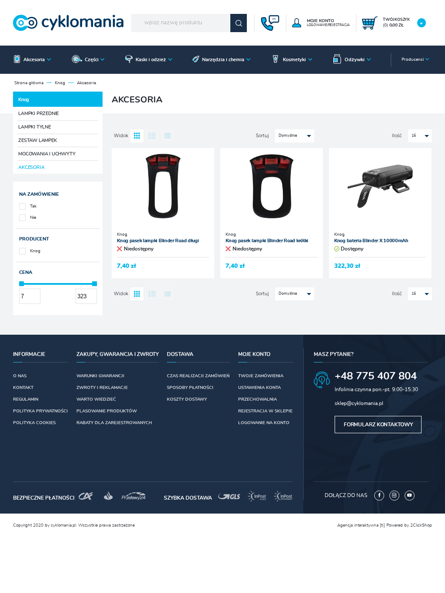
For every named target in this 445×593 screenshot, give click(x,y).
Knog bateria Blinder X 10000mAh (371, 240)
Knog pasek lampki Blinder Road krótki (267, 240)
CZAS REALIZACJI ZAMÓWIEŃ (198, 376)
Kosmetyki (294, 59)
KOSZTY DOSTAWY (187, 399)
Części (92, 59)
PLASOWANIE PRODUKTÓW (106, 411)
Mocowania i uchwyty (46, 154)
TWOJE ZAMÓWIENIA (260, 376)
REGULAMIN (25, 399)
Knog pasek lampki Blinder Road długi (158, 240)
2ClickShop (421, 525)
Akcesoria (34, 59)
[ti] (382, 525)
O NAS (20, 376)
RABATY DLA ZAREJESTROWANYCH (114, 423)
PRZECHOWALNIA (257, 399)
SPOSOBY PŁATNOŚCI (190, 387)
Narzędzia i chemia (223, 59)
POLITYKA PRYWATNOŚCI (40, 411)
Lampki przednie (38, 113)
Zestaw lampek (37, 140)
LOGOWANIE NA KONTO (263, 423)
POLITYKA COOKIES (34, 423)
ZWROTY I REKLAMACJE (102, 387)
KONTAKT (23, 387)
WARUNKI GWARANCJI (100, 376)
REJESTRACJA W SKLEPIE (265, 411)
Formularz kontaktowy (378, 424)
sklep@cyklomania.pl (359, 403)
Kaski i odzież (151, 59)
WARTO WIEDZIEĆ (96, 399)
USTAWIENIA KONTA (259, 387)
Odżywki (355, 59)
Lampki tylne (34, 127)
